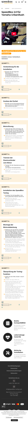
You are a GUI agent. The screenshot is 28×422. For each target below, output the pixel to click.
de (19, 2)
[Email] (14, 386)
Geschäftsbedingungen (14, 366)
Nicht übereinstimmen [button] (18, 417)
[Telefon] (14, 381)
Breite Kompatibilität (20, 322)
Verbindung (5, 58)
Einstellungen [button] (9, 417)
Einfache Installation (18, 351)
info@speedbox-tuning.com (14, 389)
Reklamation (14, 373)
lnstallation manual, (7, 56)
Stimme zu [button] (14, 420)
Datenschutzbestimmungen (14, 370)
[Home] (7, 2)
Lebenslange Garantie (19, 336)
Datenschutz (14, 368)
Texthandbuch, (16, 56)
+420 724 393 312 (14, 383)
